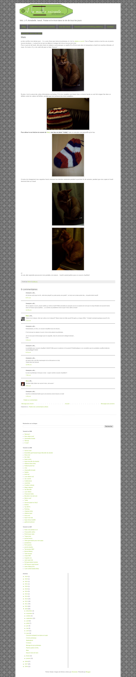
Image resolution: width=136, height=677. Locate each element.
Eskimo (26, 504)
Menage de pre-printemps (33, 645)
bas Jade (27, 457)
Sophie (26, 472)
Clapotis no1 (28, 558)
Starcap (26, 440)
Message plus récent (27, 403)
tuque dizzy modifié (30, 520)
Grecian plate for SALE (31, 502)
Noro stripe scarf (29, 436)
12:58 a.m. (29, 364)
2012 (26, 601)
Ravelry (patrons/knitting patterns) (88, 27)
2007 (26, 664)
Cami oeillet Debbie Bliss (31, 568)
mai (27, 628)
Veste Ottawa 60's (29, 566)
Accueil (67, 403)
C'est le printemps (31, 638)
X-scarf (26, 443)
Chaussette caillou (29, 532)
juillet (28, 623)
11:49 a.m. (29, 310)
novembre (29, 613)
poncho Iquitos (28, 547)
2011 (26, 604)
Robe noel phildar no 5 (31, 530)
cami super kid (28, 560)
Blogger (88, 672)
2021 (26, 584)
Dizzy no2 (27, 455)
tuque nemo (27, 459)
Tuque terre (27, 536)
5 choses (28, 643)
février (28, 656)
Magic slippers (28, 487)
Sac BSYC (27, 507)
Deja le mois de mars (32, 653)
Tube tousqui (28, 553)
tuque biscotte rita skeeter (31, 461)
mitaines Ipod (28, 513)
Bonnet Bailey (28, 551)
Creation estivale (29, 485)
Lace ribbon (27, 492)
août (27, 621)
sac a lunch (27, 478)
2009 (26, 609)
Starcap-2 (27, 434)
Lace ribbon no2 (29, 476)
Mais (27, 650)
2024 (26, 576)
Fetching (26, 509)
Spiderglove (29, 640)
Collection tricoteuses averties (42, 27)
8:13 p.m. (28, 352)
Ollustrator (75, 672)
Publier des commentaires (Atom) (38, 407)
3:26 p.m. (28, 340)
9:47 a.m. (28, 298)
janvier (28, 658)
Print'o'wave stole (29, 534)
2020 (26, 586)
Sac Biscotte (28, 489)
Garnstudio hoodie (29, 438)
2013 (26, 599)
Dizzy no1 (27, 515)
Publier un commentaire (30, 400)
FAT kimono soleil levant (31, 564)
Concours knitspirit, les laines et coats (37, 635)
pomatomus (27, 543)
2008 (26, 661)
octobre (28, 616)
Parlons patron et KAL (32, 648)
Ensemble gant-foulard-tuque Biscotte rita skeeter (38, 453)
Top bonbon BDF (29, 549)
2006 (26, 666)
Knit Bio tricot (64, 27)
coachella (27, 483)
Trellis (26, 500)
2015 (26, 594)
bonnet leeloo (28, 538)
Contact (110, 27)
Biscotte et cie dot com (30, 496)
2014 (26, 596)
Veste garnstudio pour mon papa (33, 540)
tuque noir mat (28, 517)
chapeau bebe (28, 511)
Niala (48, 132)
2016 (26, 591)
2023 (26, 579)
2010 (26, 606)
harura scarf (27, 450)
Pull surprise (28, 545)
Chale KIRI (27, 555)
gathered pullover (29, 522)
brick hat (26, 474)
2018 (26, 589)
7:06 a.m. (28, 375)
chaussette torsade (29, 470)
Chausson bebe (29, 494)
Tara (27, 381)
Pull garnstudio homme (31, 562)
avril (27, 630)
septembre (29, 618)
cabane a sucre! (79, 41)
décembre (29, 611)
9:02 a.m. (28, 386)
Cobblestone (28, 481)
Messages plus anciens (108, 403)
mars (27, 633)
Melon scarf (27, 498)
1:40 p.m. (28, 396)
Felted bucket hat (29, 466)
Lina (25, 468)
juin (27, 626)
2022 (26, 581)
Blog (24, 27)
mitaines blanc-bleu (30, 463)
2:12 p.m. (28, 320)
